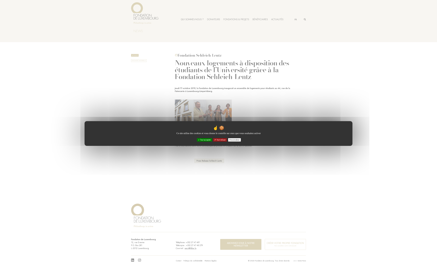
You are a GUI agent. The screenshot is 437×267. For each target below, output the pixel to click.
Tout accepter (205, 140)
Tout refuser (221, 140)
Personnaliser (234, 140)
